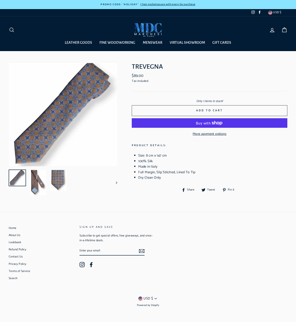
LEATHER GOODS (78, 43)
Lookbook (15, 242)
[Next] (114, 183)
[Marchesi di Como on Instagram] (82, 264)
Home (12, 228)
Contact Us (16, 256)
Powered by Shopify (148, 305)
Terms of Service (19, 271)
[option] (148, 4)
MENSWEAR (152, 43)
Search (13, 278)
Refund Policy (17, 249)
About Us (14, 235)
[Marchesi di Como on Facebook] (91, 264)
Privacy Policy (17, 264)
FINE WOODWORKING (117, 43)
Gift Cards (221, 43)
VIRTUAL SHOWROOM (187, 43)
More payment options (209, 134)
